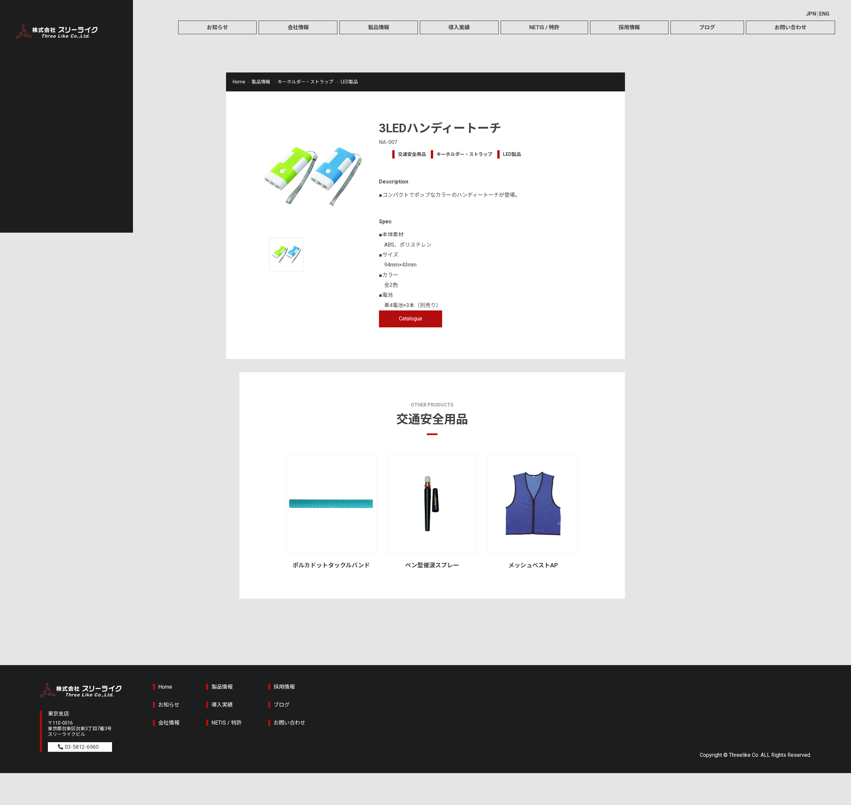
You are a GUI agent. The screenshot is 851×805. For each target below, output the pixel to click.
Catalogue (410, 318)
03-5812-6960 (82, 747)
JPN (811, 14)
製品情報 (378, 27)
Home (239, 81)
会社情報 (298, 27)
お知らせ (217, 27)
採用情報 (629, 27)
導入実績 (459, 27)
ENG (824, 14)
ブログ (707, 27)
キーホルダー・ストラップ (305, 81)
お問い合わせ (790, 27)
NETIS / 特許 (544, 27)
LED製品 (349, 81)
